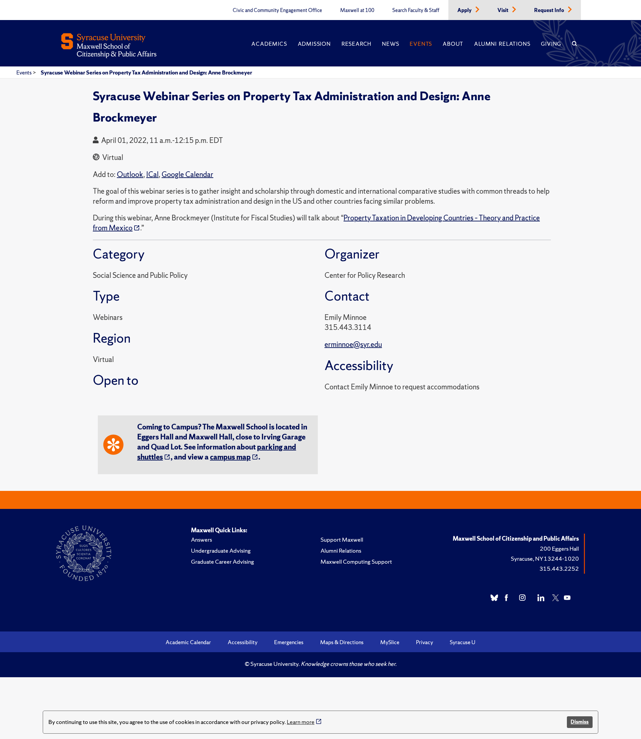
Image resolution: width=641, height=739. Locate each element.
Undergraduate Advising (221, 550)
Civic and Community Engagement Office (277, 10)
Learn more (300, 722)
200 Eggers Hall (559, 548)
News (390, 43)
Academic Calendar (188, 642)
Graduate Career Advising (222, 561)
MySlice (389, 642)
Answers (201, 539)
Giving (551, 43)
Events (421, 43)
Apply (465, 10)
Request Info (549, 10)
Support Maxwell (341, 539)
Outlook (130, 174)
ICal (152, 174)
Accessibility (242, 642)
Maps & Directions (342, 642)
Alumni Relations (502, 43)
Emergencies (288, 642)
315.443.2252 (559, 568)
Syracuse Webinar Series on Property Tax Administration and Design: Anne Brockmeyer (146, 72)
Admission (314, 43)
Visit (503, 10)
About (453, 43)
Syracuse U (462, 642)
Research (356, 43)
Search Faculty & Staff (415, 10)
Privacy (424, 642)
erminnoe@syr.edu (353, 344)
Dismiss (580, 721)
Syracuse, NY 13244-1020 (545, 558)
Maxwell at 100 (357, 10)
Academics (269, 43)
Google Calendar (187, 174)
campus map (230, 457)
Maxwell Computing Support (356, 561)
